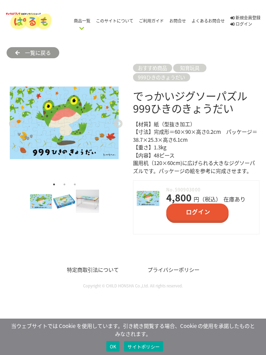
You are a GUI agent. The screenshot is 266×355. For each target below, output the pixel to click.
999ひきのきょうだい (161, 77)
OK (113, 346)
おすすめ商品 (152, 67)
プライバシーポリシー (174, 269)
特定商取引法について (93, 269)
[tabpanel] (64, 121)
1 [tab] (54, 184)
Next (116, 121)
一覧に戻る (35, 52)
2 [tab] (64, 184)
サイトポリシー (143, 346)
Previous (11, 121)
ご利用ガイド (151, 21)
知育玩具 (190, 67)
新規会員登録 (247, 17)
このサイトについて (114, 21)
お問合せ (177, 21)
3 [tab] (74, 184)
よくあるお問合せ (208, 21)
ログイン (243, 24)
